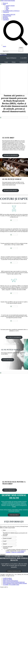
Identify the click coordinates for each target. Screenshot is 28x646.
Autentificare (6, 19)
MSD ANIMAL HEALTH (9, 14)
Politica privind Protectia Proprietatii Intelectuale (14, 582)
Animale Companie (10, 5)
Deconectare (6, 18)
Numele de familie (7, 538)
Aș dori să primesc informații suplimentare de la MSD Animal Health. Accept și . (17, 551)
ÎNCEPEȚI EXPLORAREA (10, 190)
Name (4, 530)
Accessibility (6, 584)
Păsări (7, 7)
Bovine (7, 8)
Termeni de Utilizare (7, 579)
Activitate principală (8, 546)
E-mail (4, 541)
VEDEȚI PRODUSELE (9, 490)
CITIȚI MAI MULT (14, 515)
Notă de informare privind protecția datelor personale (15, 583)
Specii (4, 4)
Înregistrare (5, 17)
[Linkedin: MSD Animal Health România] (14, 645)
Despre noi (5, 3)
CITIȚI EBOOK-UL (7, 359)
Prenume (5, 535)
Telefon (5, 544)
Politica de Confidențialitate (17, 552)
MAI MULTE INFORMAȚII (11, 155)
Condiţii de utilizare (7, 578)
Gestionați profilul (7, 15)
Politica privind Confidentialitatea (10, 580)
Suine (7, 9)
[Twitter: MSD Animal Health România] (14, 617)
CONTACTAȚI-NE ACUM (14, 571)
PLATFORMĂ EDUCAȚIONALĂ (11, 10)
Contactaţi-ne (6, 12)
